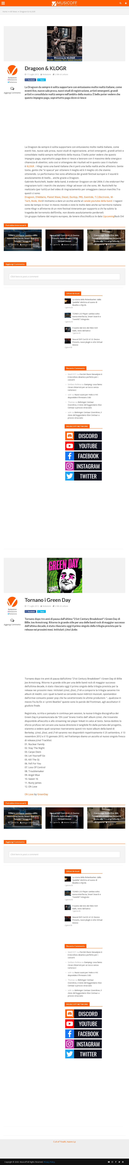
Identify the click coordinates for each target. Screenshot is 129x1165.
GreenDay (42, 794)
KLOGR (30, 166)
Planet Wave (53, 196)
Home (5, 11)
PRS (81, 196)
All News (13, 11)
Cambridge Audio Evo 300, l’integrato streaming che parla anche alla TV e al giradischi (106, 238)
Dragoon (29, 196)
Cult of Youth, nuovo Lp (64, 1141)
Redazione (12, 77)
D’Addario (40, 196)
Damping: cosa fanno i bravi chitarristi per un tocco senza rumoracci (85, 387)
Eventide (88, 196)
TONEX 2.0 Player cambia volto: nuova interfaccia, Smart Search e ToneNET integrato (22, 238)
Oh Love (29, 794)
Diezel (65, 196)
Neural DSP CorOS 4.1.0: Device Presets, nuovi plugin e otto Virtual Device (64, 238)
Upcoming (108, 216)
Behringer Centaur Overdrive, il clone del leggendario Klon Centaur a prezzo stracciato (85, 405)
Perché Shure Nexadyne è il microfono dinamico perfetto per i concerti (85, 377)
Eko (40, 200)
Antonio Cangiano (29, 244)
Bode (34, 200)
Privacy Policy (49, 1162)
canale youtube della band (98, 200)
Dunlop (73, 196)
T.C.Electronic (102, 196)
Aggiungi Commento (12, 93)
